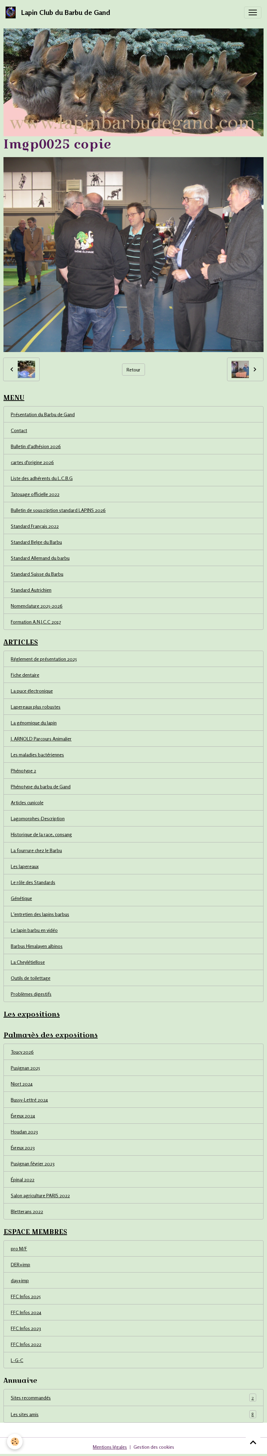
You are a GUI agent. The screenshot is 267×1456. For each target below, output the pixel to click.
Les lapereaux (25, 866)
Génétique (21, 898)
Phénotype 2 (23, 770)
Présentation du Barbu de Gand (43, 414)
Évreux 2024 (23, 1116)
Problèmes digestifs (31, 994)
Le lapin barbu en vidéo (34, 930)
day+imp (20, 1280)
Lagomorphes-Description (38, 818)
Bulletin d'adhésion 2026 (36, 446)
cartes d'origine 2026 (32, 462)
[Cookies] (15, 1441)
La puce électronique (32, 691)
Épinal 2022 (22, 1179)
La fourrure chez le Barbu (36, 850)
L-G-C (17, 1360)
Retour (133, 369)
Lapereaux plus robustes (35, 707)
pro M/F (19, 1248)
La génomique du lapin (34, 723)
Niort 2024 (22, 1084)
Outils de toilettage (30, 978)
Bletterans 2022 (27, 1211)
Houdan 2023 (24, 1131)
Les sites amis (132, 1414)
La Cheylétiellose (28, 962)
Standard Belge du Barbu (36, 542)
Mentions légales (110, 1447)
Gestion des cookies (154, 1447)
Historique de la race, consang (41, 834)
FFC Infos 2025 (26, 1296)
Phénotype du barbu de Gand (41, 786)
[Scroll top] (253, 1442)
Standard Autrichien (31, 590)
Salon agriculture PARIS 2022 (40, 1195)
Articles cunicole (27, 802)
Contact (19, 430)
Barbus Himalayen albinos (37, 946)
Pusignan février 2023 (33, 1163)
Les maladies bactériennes (37, 754)
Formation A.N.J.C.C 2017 (36, 622)
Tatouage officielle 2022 (35, 494)
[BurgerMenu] (252, 12)
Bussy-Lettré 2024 (29, 1100)
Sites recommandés (132, 1398)
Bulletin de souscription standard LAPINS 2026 (58, 510)
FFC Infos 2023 (26, 1328)
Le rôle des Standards (33, 882)
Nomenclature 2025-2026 (37, 606)
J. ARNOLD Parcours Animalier (41, 739)
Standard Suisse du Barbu (37, 574)
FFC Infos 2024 (26, 1312)
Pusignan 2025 (25, 1068)
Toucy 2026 (22, 1052)
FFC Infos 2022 (26, 1344)
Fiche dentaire (25, 675)
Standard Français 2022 (35, 526)
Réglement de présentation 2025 (44, 659)
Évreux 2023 (23, 1147)
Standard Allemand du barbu (40, 558)
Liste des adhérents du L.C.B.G (42, 478)
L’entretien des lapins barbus (40, 914)
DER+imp (20, 1264)
